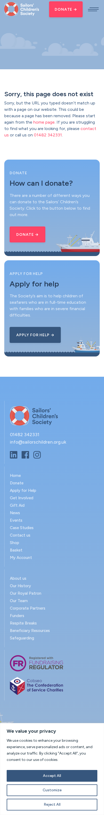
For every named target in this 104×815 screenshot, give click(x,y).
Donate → (66, 9)
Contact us (20, 535)
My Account (21, 557)
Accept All (52, 775)
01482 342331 (48, 134)
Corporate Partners (27, 608)
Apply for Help (23, 490)
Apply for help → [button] (35, 335)
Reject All (52, 804)
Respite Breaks (23, 623)
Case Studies (22, 527)
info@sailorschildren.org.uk (38, 442)
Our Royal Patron (25, 593)
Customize (52, 790)
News (15, 512)
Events (16, 520)
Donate (16, 483)
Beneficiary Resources (30, 630)
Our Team (19, 600)
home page (44, 122)
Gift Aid (17, 505)
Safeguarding (22, 638)
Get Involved (21, 498)
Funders (17, 615)
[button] (93, 9)
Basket (16, 550)
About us (18, 578)
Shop (14, 542)
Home (15, 475)
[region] (52, 769)
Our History (20, 585)
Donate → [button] (27, 234)
